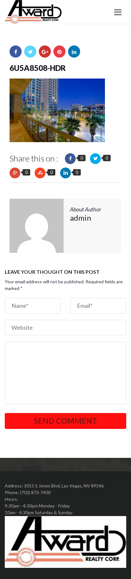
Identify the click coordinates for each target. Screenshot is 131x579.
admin (80, 217)
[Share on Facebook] (16, 51)
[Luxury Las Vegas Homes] (33, 12)
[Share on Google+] (45, 51)
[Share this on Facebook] (70, 158)
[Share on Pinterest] (59, 51)
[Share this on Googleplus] (15, 173)
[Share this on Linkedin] (65, 173)
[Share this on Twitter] (95, 158)
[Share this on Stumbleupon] (40, 173)
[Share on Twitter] (30, 51)
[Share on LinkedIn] (74, 51)
